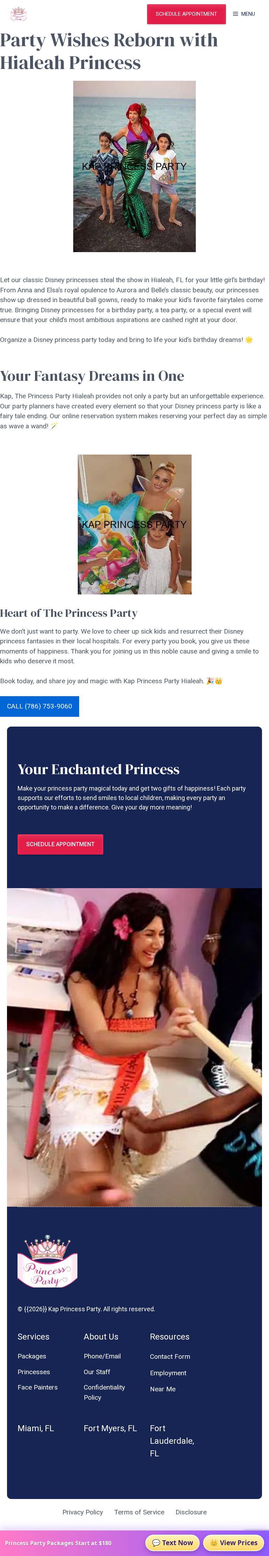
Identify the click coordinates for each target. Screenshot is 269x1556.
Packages (32, 1356)
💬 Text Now (172, 1542)
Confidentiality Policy (104, 1392)
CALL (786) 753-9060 (39, 706)
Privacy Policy (82, 1512)
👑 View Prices (233, 1542)
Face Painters (38, 1387)
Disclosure (191, 1512)
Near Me (162, 1389)
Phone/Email (102, 1356)
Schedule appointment (186, 14)
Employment (168, 1373)
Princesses (34, 1372)
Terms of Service (139, 1512)
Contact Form (170, 1356)
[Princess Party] (19, 13)
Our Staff (97, 1372)
